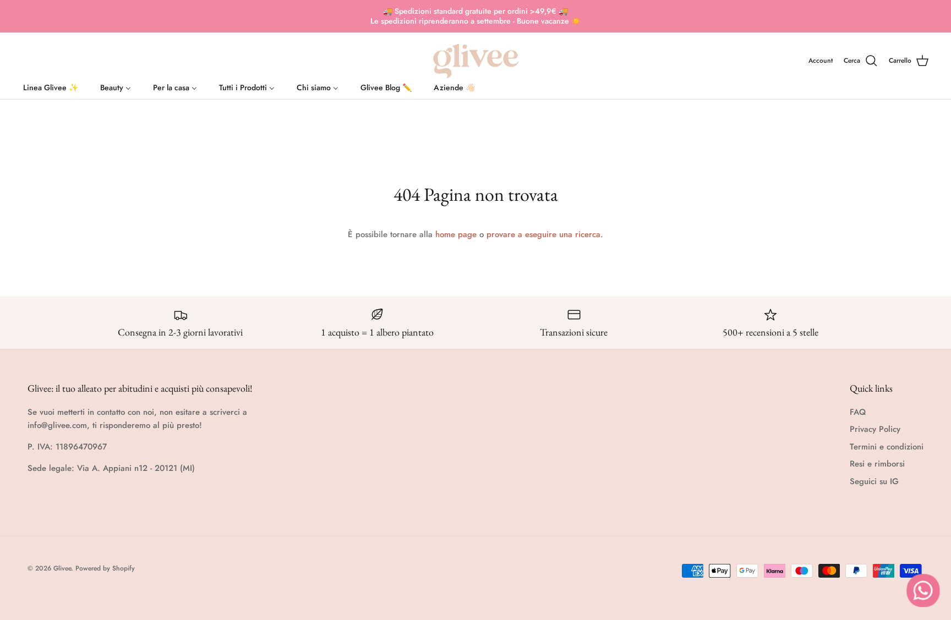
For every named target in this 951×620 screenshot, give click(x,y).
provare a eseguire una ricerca (543, 234)
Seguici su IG (874, 481)
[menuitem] (50, 85)
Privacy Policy (875, 429)
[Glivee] (475, 61)
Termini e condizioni (886, 447)
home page (456, 234)
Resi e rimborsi (877, 464)
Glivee (62, 568)
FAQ (858, 412)
